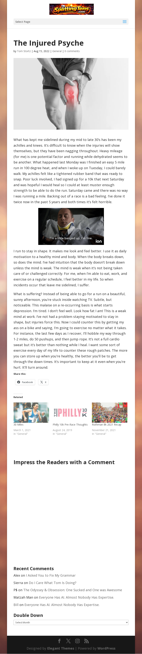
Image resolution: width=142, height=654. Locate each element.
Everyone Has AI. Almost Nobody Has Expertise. (76, 597)
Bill (15, 604)
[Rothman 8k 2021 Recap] (109, 412)
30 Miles (18, 424)
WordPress (106, 648)
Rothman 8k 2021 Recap (106, 424)
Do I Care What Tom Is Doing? (52, 582)
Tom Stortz (24, 51)
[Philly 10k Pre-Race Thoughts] (70, 412)
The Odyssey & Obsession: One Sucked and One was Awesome (72, 590)
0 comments (72, 51)
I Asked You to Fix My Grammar (51, 575)
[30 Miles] (31, 412)
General (57, 51)
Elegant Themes (60, 648)
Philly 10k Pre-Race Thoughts (70, 424)
